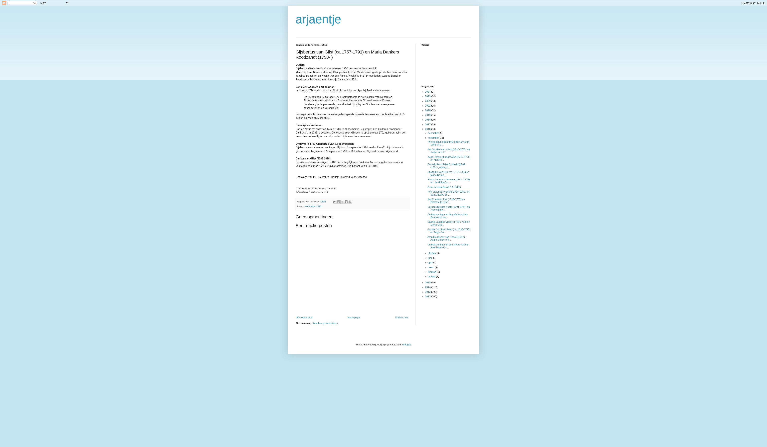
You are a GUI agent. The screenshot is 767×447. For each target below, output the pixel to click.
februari (432, 272)
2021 (428, 105)
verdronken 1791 (313, 206)
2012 (428, 296)
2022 (428, 101)
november (433, 137)
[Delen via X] (342, 202)
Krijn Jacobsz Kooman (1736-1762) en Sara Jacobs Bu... (448, 193)
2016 (428, 129)
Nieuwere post (304, 317)
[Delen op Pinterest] (350, 202)
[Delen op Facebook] (346, 202)
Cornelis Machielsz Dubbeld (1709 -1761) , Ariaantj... (446, 166)
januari (432, 276)
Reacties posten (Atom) (325, 323)
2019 (428, 115)
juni (430, 258)
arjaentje (318, 19)
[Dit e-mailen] (335, 202)
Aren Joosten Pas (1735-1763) (444, 187)
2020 (428, 110)
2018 (428, 119)
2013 (428, 292)
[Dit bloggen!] (339, 202)
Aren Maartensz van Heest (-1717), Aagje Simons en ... (446, 238)
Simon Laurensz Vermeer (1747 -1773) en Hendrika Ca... (448, 181)
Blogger (406, 344)
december (433, 133)
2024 (428, 91)
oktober (432, 253)
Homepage (354, 317)
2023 (428, 96)
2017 (428, 124)
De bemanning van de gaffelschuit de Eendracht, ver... (447, 216)
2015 (428, 282)
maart (431, 267)
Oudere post (401, 317)
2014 (428, 287)
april (430, 262)
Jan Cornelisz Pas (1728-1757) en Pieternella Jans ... (446, 201)
